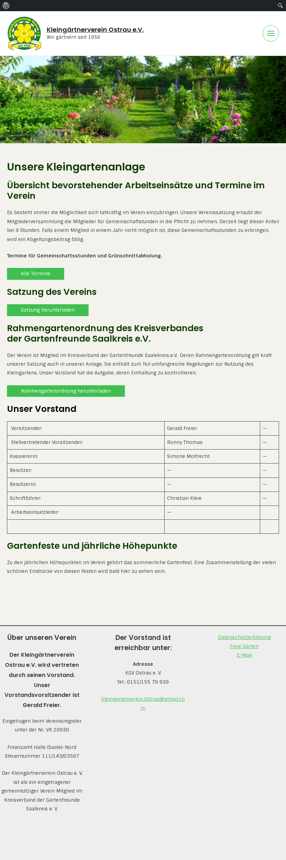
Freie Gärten (244, 646)
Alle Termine (35, 273)
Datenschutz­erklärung (244, 637)
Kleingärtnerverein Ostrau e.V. (95, 29)
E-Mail (244, 655)
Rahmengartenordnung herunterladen (66, 391)
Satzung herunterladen (48, 310)
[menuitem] (6, 5)
